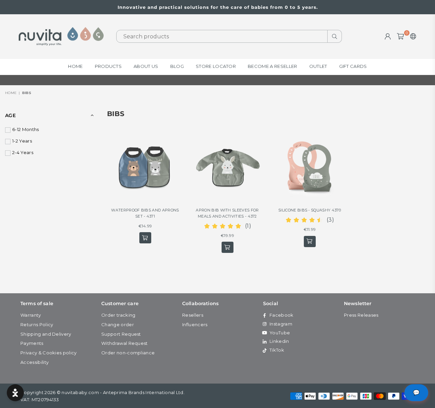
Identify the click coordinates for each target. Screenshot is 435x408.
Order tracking (118, 315)
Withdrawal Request (124, 343)
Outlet (318, 66)
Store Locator (216, 66)
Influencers (195, 324)
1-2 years (22, 141)
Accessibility (34, 362)
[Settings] (411, 36)
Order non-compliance (128, 352)
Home (75, 66)
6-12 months (25, 129)
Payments (32, 343)
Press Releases (361, 315)
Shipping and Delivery (45, 334)
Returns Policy (36, 324)
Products (108, 66)
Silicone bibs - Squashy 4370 (309, 210)
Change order (117, 324)
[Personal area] (388, 36)
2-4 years (22, 152)
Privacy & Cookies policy (48, 352)
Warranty (30, 315)
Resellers (192, 315)
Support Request (121, 334)
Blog (177, 66)
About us (146, 66)
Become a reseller (272, 66)
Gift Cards (353, 66)
